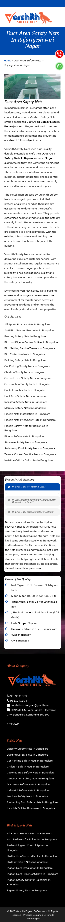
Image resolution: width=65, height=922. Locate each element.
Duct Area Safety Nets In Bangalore (26, 396)
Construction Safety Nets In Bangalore (27, 384)
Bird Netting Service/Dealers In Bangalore (29, 348)
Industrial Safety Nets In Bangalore (25, 402)
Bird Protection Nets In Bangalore (24, 354)
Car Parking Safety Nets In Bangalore (27, 366)
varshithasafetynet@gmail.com (29, 705)
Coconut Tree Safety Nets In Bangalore (28, 378)
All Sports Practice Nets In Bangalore (27, 324)
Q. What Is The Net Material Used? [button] (28, 486)
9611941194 (18, 700)
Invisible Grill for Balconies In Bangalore (28, 460)
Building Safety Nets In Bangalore (25, 360)
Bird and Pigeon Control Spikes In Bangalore (31, 342)
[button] (59, 17)
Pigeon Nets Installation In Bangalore (27, 413)
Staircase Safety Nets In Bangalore (25, 442)
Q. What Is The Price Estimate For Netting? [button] (33, 512)
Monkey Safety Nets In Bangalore (25, 408)
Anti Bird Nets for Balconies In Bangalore (29, 330)
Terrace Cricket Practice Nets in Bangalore (30, 454)
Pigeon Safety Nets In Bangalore (24, 436)
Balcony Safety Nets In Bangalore (25, 336)
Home (7, 60)
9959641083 (18, 696)
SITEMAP (13, 724)
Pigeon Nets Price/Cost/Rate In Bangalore (30, 419)
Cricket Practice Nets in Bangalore (25, 390)
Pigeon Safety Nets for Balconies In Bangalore (26, 428)
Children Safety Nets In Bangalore (25, 372)
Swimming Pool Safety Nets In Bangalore (29, 448)
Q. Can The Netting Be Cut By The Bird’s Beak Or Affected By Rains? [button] (34, 500)
